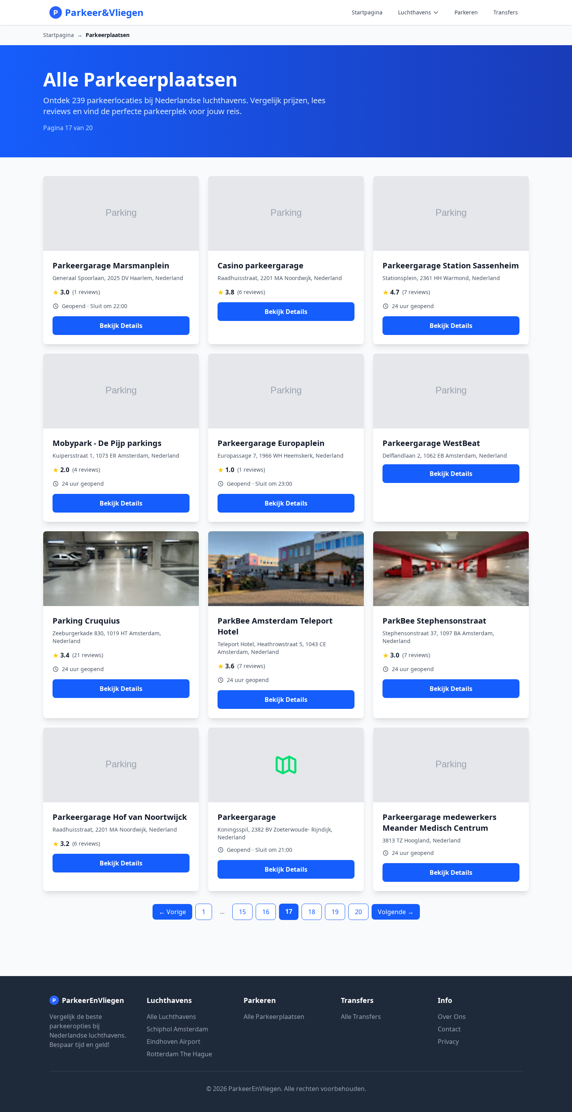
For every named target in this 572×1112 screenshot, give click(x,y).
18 (311, 912)
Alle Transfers (361, 1016)
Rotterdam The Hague (179, 1054)
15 (242, 912)
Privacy (448, 1041)
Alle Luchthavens (171, 1016)
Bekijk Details (121, 325)
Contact (449, 1029)
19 (335, 912)
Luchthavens (414, 12)
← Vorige (172, 912)
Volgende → (396, 912)
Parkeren (466, 12)
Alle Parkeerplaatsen (274, 1016)
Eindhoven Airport (173, 1041)
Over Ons (452, 1016)
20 (358, 912)
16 (265, 912)
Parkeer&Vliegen (104, 12)
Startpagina (367, 12)
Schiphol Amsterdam (177, 1029)
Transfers (505, 12)
